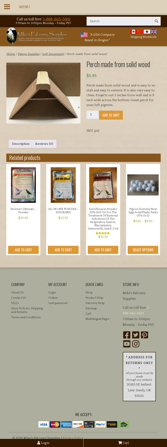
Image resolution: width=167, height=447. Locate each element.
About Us (17, 292)
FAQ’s (15, 303)
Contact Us (18, 297)
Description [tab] (21, 144)
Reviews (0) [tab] (44, 144)
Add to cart (111, 115)
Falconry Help (95, 303)
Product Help (94, 297)
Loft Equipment (53, 54)
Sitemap (91, 308)
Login (44, 443)
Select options (143, 249)
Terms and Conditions (26, 317)
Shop (89, 292)
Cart (125, 443)
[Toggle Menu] (7, 6)
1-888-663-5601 (56, 19)
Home (10, 54)
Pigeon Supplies (28, 54)
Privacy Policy (73, 438)
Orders (53, 297)
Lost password (57, 303)
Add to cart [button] (23, 249)
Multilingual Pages (97, 319)
